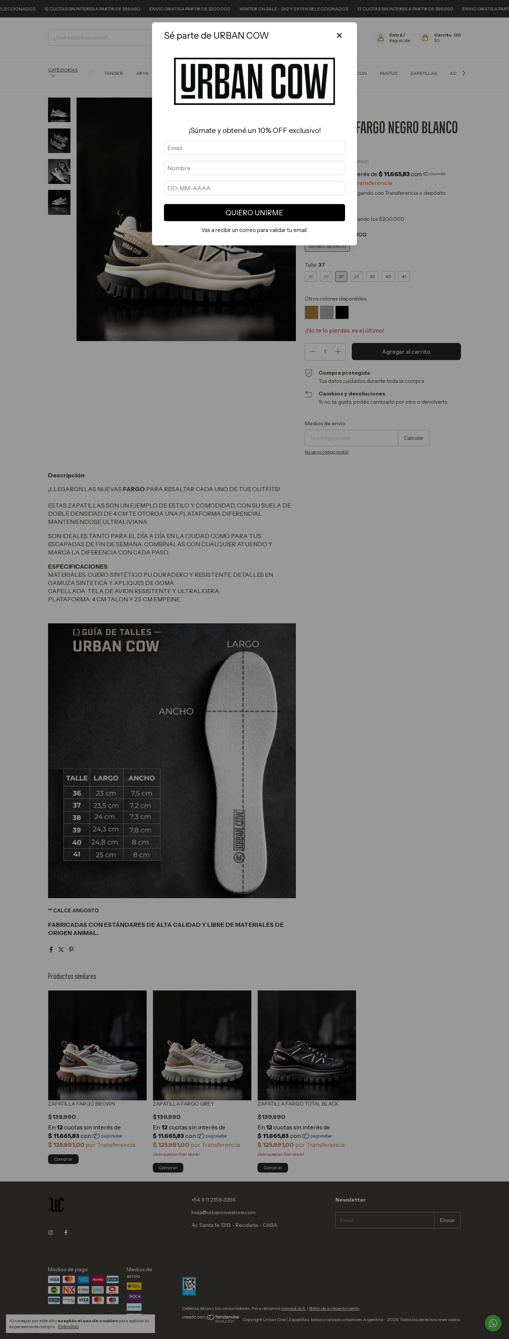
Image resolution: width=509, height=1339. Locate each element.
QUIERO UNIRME (254, 212)
